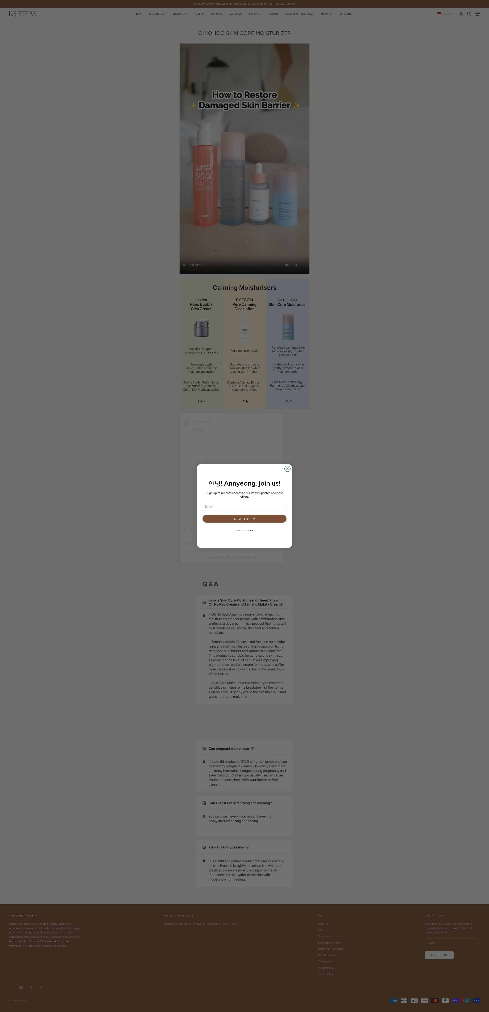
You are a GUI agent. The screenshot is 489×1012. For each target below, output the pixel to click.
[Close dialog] (287, 469)
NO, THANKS (244, 530)
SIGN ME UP (244, 519)
